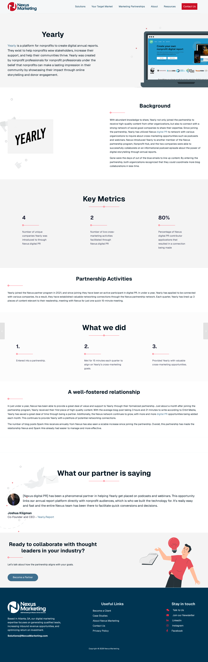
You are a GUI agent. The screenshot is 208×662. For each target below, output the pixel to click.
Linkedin (177, 620)
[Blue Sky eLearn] (205, 331)
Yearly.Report (45, 517)
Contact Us (99, 625)
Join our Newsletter (183, 615)
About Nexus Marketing (106, 620)
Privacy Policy (101, 630)
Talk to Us (178, 610)
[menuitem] (80, 6)
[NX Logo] (22, 6)
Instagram (177, 625)
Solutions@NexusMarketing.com (28, 635)
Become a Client (102, 610)
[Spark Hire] (2, 331)
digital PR (162, 131)
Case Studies (100, 615)
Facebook (177, 630)
